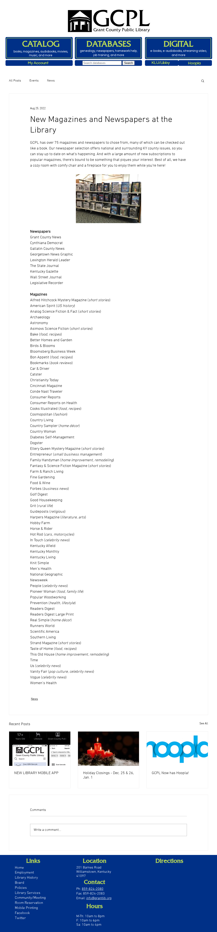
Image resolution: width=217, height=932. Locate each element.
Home (19, 868)
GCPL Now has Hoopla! (170, 773)
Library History (26, 878)
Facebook (22, 913)
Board (20, 883)
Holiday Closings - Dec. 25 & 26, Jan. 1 (108, 775)
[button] (203, 80)
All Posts (15, 81)
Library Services (27, 893)
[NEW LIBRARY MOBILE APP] (39, 749)
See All (203, 723)
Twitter (20, 918)
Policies (21, 888)
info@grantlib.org (98, 898)
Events (34, 81)
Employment (24, 873)
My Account (38, 63)
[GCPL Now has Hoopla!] (177, 749)
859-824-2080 (92, 889)
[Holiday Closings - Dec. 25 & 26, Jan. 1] (108, 749)
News (51, 81)
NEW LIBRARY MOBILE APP (36, 773)
